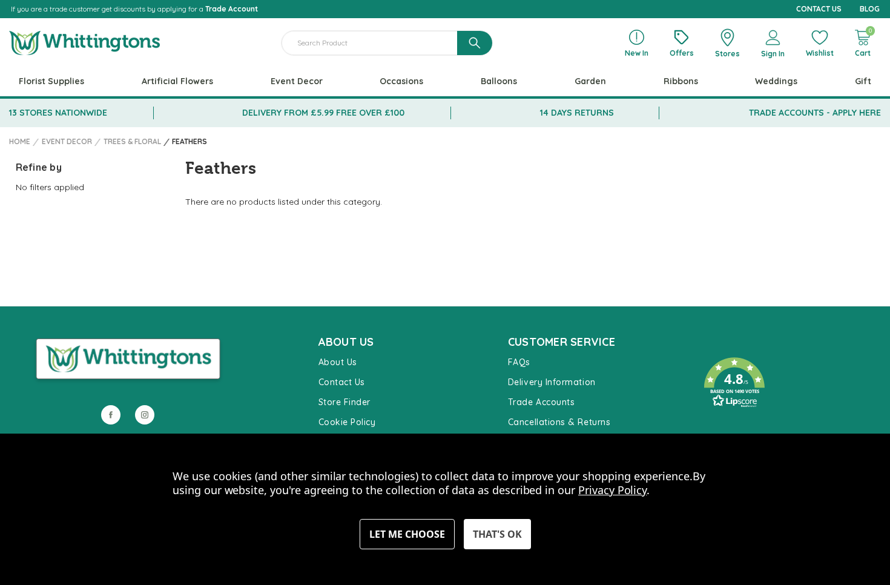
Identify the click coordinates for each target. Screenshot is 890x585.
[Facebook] (111, 415)
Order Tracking (729, 425)
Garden (590, 81)
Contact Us (341, 382)
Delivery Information (552, 382)
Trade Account (231, 8)
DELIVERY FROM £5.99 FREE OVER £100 (323, 112)
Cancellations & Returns (559, 422)
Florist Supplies (51, 81)
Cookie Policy (347, 422)
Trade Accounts (541, 402)
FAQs (519, 362)
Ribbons (681, 81)
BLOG (870, 8)
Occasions (401, 81)
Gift (863, 81)
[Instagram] (145, 415)
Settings (407, 534)
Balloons (499, 81)
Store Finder (344, 402)
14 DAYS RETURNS (577, 112)
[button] (786, 382)
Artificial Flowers (177, 81)
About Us (337, 362)
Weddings (776, 81)
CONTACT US (819, 8)
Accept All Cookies (497, 534)
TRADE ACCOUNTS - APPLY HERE (815, 112)
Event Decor (297, 81)
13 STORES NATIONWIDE (58, 112)
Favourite (718, 345)
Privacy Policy (612, 490)
